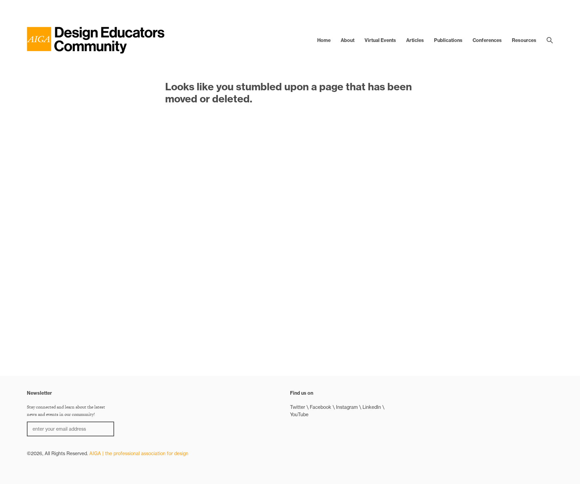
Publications (448, 40)
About (347, 40)
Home (324, 40)
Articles (415, 40)
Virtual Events (380, 40)
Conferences (487, 40)
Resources (524, 40)
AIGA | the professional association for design (138, 453)
